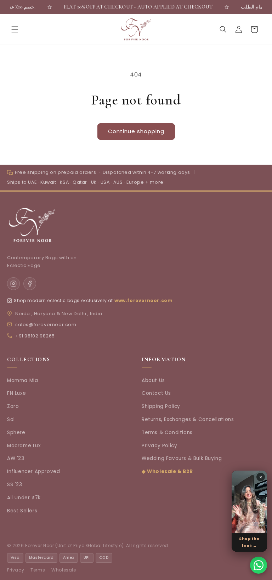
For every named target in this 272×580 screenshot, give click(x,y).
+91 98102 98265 (35, 335)
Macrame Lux (24, 445)
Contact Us (156, 393)
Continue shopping (136, 131)
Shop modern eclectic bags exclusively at (63, 300)
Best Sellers (22, 510)
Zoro (13, 406)
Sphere (16, 432)
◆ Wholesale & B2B (167, 471)
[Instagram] (13, 283)
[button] (15, 29)
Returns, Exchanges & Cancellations (188, 419)
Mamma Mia (22, 380)
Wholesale (63, 570)
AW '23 (15, 458)
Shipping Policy (161, 406)
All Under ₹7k (24, 497)
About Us (153, 380)
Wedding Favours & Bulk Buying (182, 458)
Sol (11, 419)
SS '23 (14, 484)
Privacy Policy (159, 445)
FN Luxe (16, 393)
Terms (37, 570)
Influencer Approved (33, 471)
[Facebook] (29, 283)
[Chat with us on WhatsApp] (258, 565)
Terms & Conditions (167, 432)
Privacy (15, 570)
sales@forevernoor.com (45, 324)
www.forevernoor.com (143, 300)
